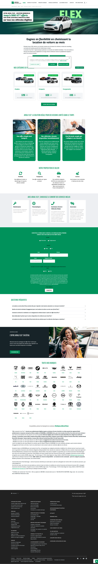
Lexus (45, 390)
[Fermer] (69, 58)
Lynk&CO (63, 390)
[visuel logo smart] (45, 404)
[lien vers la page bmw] (38, 368)
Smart (45, 408)
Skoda (38, 408)
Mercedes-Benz (23, 399)
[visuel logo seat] (30, 404)
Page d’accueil (14, 6)
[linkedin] (86, 559)
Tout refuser (52, 64)
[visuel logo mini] (38, 395)
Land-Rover (23, 390)
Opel (63, 399)
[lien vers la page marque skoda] (38, 404)
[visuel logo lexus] (45, 386)
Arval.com (14, 493)
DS (15, 381)
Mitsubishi (45, 399)
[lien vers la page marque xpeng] (23, 413)
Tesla (63, 408)
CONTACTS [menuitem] (72, 2)
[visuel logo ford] (30, 377)
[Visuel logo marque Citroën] (63, 368)
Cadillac (54, 372)
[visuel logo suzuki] (54, 404)
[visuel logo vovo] (16, 413)
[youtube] (83, 559)
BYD (45, 372)
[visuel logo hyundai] (45, 377)
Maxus (16, 399)
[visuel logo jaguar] (70, 377)
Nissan (54, 399)
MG (30, 399)
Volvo (16, 417)
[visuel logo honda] (38, 377)
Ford (30, 381)
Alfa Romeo (23, 372)
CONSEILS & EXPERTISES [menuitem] (53, 2)
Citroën (63, 372)
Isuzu (54, 381)
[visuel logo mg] (30, 395)
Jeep (79, 381)
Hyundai (45, 381)
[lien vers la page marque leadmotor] (38, 386)
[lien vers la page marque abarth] (15, 368)
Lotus (54, 390)
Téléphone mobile (48, 258)
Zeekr (30, 417)
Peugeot (70, 399)
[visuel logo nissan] (54, 395)
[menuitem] (85, 2)
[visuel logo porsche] (16, 404)
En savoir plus (14, 352)
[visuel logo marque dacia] (79, 368)
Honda (38, 381)
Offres (19, 6)
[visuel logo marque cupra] (70, 368)
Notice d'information (55, 284)
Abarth (16, 372)
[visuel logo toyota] (70, 404)
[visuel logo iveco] (63, 377)
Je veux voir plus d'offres (49, 104)
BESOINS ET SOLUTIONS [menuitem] (32, 2)
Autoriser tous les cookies (63, 64)
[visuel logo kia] (16, 386)
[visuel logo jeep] (79, 377)
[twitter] (80, 559)
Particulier (43, 240)
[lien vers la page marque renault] (23, 404)
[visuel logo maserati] (70, 386)
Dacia (79, 372)
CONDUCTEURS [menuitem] (80, 2)
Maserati (70, 390)
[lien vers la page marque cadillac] (54, 368)
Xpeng (23, 417)
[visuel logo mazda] (79, 386)
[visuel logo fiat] (23, 377)
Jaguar (70, 381)
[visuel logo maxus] (16, 395)
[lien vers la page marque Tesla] (63, 404)
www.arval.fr (63, 280)
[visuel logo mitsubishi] (45, 395)
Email (35, 258)
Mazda (79, 390)
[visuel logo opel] (63, 395)
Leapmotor (38, 390)
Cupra (70, 372)
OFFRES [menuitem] (24, 2)
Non (51, 271)
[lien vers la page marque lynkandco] (63, 386)
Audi (30, 372)
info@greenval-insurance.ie (77, 455)
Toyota (70, 408)
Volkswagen (79, 408)
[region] (49, 62)
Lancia (30, 390)
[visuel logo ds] (16, 377)
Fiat (23, 381)
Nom (39, 252)
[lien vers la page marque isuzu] (54, 377)
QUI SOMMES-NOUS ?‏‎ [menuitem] (64, 2)
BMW (38, 372)
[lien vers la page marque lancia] (30, 386)
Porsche (15, 408)
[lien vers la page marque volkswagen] (79, 404)
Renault (23, 408)
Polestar (78, 399)
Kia (15, 390)
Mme (46, 248)
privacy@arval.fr (35, 281)
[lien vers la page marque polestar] (79, 395)
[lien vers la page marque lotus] (54, 386)
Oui (45, 271)
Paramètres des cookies (35, 64)
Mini (37, 399)
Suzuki (54, 408)
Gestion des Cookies (63, 60)
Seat (30, 408)
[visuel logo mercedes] (23, 395)
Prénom (58, 252)
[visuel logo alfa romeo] (23, 368)
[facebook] (77, 559)
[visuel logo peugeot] (70, 395)
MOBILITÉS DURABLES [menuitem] (42, 2)
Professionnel (52, 240)
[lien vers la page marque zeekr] (30, 413)
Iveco (63, 381)
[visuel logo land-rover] (23, 386)
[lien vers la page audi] (30, 368)
